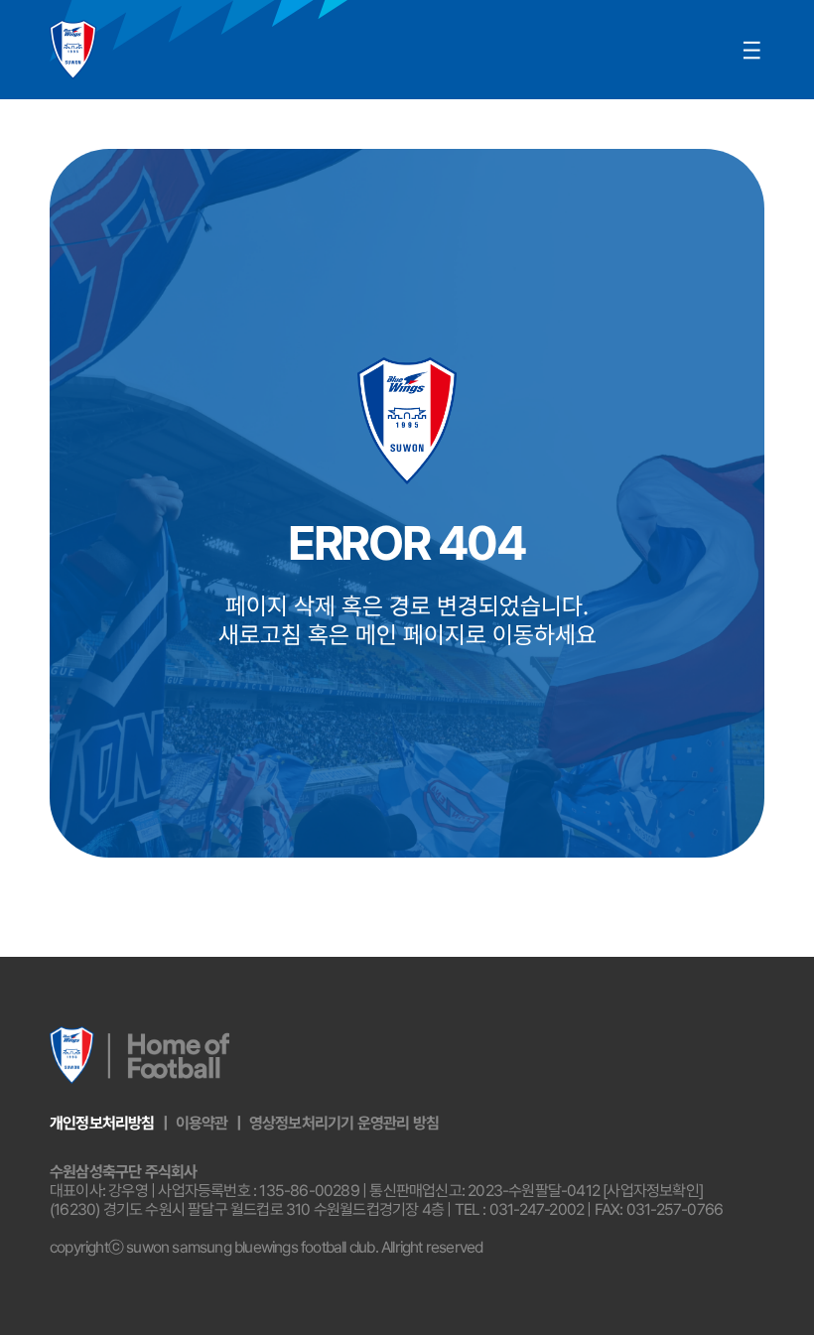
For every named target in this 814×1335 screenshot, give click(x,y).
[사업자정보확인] (653, 1190)
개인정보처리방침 (102, 1123)
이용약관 (202, 1123)
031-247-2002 (536, 1209)
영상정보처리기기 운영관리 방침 (344, 1123)
